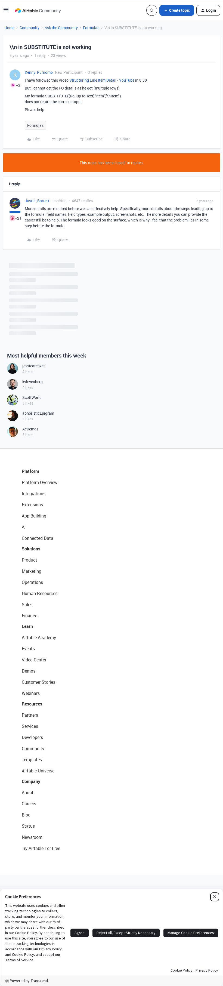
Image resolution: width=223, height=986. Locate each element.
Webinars (31, 693)
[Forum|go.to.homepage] (38, 10)
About (27, 793)
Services (30, 726)
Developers (32, 737)
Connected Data (37, 538)
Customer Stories (38, 682)
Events (28, 649)
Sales (27, 605)
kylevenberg (32, 381)
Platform (30, 471)
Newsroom (32, 837)
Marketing (31, 571)
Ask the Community (61, 27)
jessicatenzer (33, 365)
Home (9, 27)
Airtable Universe (38, 771)
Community (29, 27)
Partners (30, 715)
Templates (32, 760)
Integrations (33, 494)
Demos (28, 671)
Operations (32, 582)
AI (24, 527)
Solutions (31, 549)
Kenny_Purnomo (39, 72)
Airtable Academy (39, 637)
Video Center (34, 660)
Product (29, 560)
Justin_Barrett (37, 200)
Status (28, 826)
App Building (34, 516)
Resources (32, 704)
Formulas (91, 27)
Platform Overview (39, 482)
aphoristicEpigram (38, 413)
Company (31, 781)
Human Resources (39, 593)
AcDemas (30, 429)
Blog (26, 815)
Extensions (32, 505)
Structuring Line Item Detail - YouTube (101, 80)
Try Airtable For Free (41, 848)
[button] (6, 11)
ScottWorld (32, 397)
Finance (29, 616)
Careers (29, 804)
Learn (27, 626)
